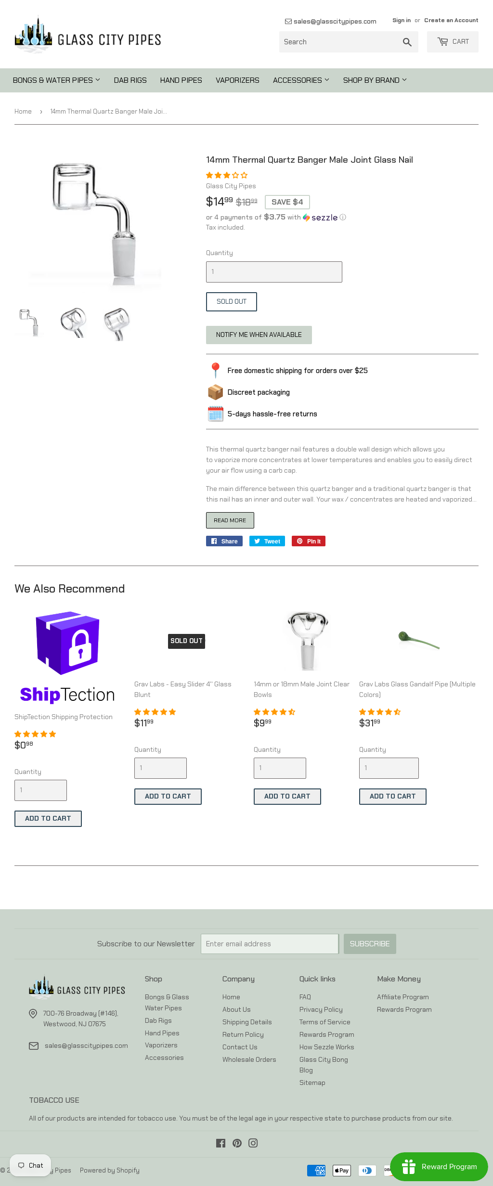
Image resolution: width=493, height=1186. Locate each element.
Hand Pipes (181, 80)
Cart (460, 41)
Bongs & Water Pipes (54, 80)
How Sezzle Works (326, 1047)
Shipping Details (247, 1022)
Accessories (298, 80)
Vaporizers (237, 80)
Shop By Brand (372, 80)
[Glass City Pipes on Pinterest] (237, 1144)
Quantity (219, 252)
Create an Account (451, 20)
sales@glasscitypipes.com (334, 21)
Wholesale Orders (249, 1059)
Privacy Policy (321, 1009)
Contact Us (240, 1047)
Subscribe (370, 944)
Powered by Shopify (110, 1170)
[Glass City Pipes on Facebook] (221, 1144)
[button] (227, 175)
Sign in (401, 20)
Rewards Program (326, 1034)
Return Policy (243, 1034)
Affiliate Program (403, 997)
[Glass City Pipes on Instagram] (253, 1144)
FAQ (305, 997)
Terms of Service (324, 1022)
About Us (236, 1009)
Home (23, 111)
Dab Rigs (130, 80)
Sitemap (312, 1082)
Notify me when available (259, 334)
